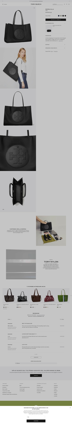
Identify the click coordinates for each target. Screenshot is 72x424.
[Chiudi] (70, 407)
